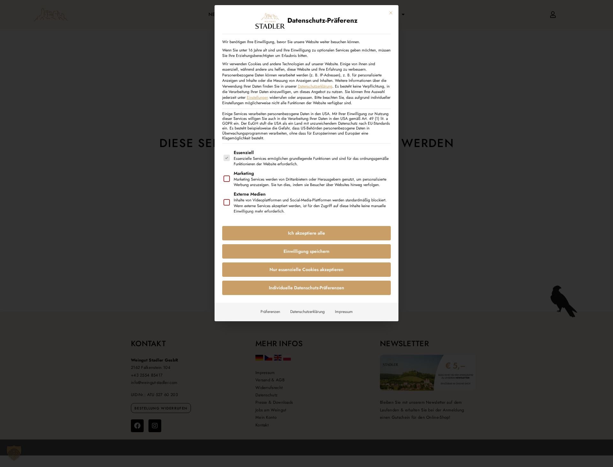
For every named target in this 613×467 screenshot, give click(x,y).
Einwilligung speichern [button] (306, 251)
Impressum (344, 312)
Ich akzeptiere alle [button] (306, 233)
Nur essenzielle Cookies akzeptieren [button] (306, 269)
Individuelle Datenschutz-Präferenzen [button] (306, 287)
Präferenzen (270, 312)
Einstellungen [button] (257, 97)
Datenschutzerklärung (315, 86)
